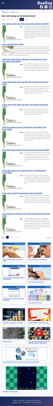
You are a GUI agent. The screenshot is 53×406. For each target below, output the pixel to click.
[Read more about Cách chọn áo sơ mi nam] (39, 294)
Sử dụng (27, 400)
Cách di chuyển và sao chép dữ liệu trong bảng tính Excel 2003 (24, 128)
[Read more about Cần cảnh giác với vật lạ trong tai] (39, 251)
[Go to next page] (14, 237)
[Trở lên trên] (50, 403)
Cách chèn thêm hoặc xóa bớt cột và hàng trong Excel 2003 (25, 83)
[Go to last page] (17, 237)
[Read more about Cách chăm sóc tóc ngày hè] (39, 274)
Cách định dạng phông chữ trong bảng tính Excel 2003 (25, 150)
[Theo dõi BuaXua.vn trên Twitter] (46, 7)
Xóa (26, 19)
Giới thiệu (21, 400)
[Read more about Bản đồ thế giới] (14, 333)
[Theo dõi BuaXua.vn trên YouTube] (50, 7)
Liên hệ (38, 400)
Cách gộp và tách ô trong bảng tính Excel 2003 (22, 193)
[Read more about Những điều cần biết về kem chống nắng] (14, 251)
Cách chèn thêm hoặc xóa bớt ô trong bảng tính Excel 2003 (25, 106)
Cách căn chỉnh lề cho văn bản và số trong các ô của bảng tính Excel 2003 (24, 60)
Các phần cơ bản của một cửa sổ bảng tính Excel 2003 (25, 24)
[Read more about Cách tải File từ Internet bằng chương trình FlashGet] (14, 272)
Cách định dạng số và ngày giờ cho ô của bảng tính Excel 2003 (24, 171)
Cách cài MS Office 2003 (13, 44)
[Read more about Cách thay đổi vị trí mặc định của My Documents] (14, 292)
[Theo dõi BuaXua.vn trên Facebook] (41, 7)
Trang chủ (15, 400)
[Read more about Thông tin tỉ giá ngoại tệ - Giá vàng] (14, 314)
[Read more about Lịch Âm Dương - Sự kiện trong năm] (39, 314)
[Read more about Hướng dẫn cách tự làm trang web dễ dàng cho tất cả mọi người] (26, 354)
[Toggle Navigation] (3, 3)
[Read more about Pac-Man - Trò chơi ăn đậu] (26, 378)
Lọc (22, 19)
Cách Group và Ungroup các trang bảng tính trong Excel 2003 (26, 215)
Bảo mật (33, 400)
